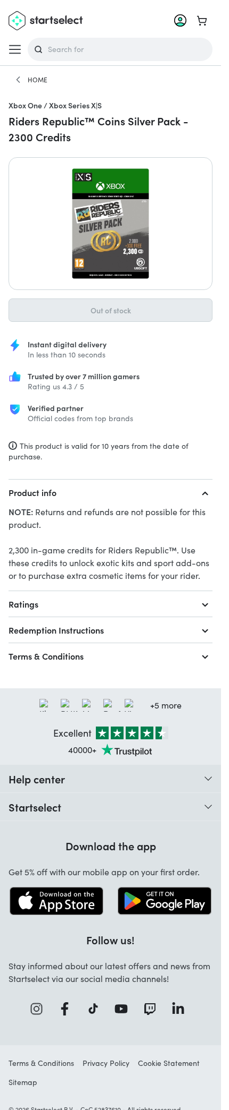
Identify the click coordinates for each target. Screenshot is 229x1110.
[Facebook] (68, 1009)
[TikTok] (97, 1009)
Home (37, 79)
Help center (37, 778)
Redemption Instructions (56, 630)
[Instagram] (40, 1009)
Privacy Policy (106, 1063)
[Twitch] (153, 1009)
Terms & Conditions (46, 656)
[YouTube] (124, 1009)
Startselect (35, 806)
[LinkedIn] (181, 1009)
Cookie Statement (169, 1063)
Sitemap (23, 1082)
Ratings (23, 604)
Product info (32, 492)
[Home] (18, 79)
